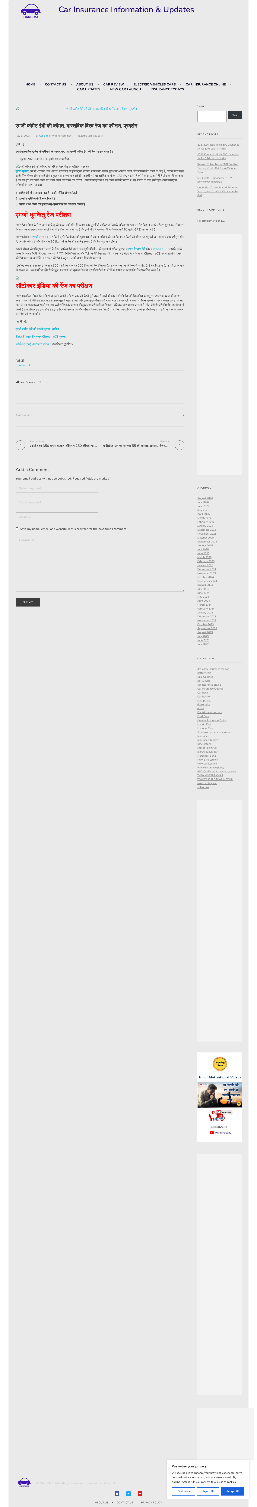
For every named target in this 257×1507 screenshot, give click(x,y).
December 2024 (206, 569)
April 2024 (203, 601)
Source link (23, 365)
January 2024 (205, 612)
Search (201, 106)
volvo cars (203, 787)
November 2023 (206, 620)
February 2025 (205, 561)
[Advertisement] (128, 52)
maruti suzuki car (207, 752)
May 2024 (203, 597)
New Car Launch (207, 763)
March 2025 (204, 557)
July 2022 (203, 644)
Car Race (202, 692)
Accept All (232, 1491)
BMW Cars (203, 681)
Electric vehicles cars (90, 135)
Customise (183, 1491)
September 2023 (207, 628)
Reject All (208, 1491)
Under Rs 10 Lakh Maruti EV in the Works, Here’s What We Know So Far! (217, 191)
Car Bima (44, 135)
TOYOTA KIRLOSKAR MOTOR (215, 779)
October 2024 (205, 577)
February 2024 (205, 608)
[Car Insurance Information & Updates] (30, 11)
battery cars (204, 673)
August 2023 (205, 632)
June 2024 (203, 593)
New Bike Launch (207, 759)
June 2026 (203, 506)
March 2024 (204, 605)
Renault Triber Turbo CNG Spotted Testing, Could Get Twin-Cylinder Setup (217, 168)
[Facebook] (117, 1493)
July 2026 (203, 502)
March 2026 (204, 518)
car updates (204, 700)
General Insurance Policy (212, 720)
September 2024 (207, 581)
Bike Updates (205, 677)
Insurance (203, 736)
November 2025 (206, 534)
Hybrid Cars (204, 724)
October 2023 (205, 624)
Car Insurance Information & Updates (126, 9)
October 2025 (205, 537)
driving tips (203, 704)
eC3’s (166, 249)
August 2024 (205, 585)
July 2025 (203, 549)
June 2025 (203, 553)
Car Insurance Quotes (210, 688)
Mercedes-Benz (206, 756)
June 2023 (203, 640)
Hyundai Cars (205, 728)
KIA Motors (204, 744)
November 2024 (206, 573)
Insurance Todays (207, 740)
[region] (208, 1479)
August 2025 (205, 545)
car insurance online (209, 685)
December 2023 (206, 616)
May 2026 (203, 510)
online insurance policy (210, 767)
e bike (200, 708)
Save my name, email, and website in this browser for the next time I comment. (73, 529)
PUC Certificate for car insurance (216, 771)
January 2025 (205, 565)
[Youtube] (140, 1493)
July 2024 (203, 589)
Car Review (204, 696)
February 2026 (205, 522)
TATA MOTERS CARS (210, 775)
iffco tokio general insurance (214, 732)
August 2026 (205, 498)
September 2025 (207, 541)
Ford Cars (203, 716)
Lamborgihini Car (207, 748)
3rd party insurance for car (213, 669)
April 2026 (203, 514)
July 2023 (203, 636)
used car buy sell (207, 783)
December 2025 (206, 530)
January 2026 (205, 526)
